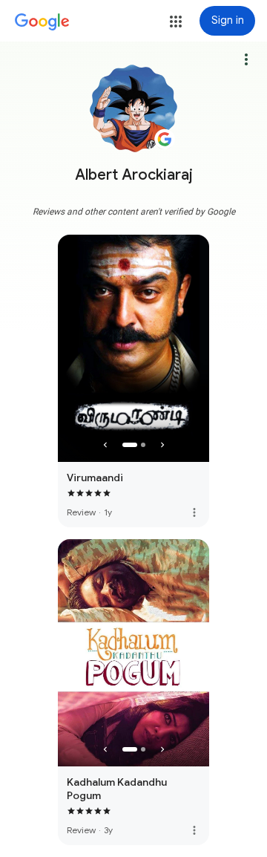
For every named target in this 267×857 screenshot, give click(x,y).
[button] (176, 21)
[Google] (42, 22)
